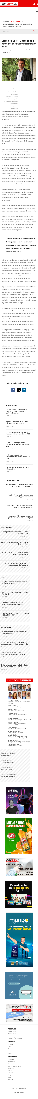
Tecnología (11, 1072)
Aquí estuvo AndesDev (19, 1092)
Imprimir (4, 52)
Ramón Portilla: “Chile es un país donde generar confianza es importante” (19, 485)
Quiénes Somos (12, 1031)
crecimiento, (14, 101)
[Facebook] (13, 390)
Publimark (27, 50)
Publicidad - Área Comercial (15, 1038)
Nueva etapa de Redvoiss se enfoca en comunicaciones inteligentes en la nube (14, 643)
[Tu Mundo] (19, 967)
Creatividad (11, 1068)
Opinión (10, 1070)
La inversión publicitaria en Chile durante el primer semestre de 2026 (18, 433)
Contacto (10, 1036)
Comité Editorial (12, 1033)
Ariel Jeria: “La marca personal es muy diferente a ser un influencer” (20, 506)
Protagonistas (11, 1064)
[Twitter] (18, 390)
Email (8, 52)
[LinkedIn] (24, 390)
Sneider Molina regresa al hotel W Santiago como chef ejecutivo (16, 564)
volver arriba (32, 400)
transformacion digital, (12, 96)
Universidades (11, 1061)
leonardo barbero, (13, 92)
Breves (10, 1077)
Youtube (10, 1049)
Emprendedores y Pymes (14, 1066)
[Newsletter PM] (19, 1021)
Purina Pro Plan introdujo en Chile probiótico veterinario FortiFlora (13, 603)
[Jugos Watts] (18, 853)
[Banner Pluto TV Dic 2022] (18, 907)
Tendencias (11, 1059)
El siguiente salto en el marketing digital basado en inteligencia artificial (14, 666)
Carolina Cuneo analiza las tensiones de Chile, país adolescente (20, 496)
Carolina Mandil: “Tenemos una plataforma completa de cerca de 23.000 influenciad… (17, 411)
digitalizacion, (14, 103)
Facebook (10, 1044)
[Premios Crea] (19, 813)
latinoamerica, (11, 99)
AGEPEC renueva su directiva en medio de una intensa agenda (15, 553)
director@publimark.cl (8, 777)
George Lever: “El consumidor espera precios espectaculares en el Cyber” (20, 517)
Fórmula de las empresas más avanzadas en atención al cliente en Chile (18, 444)
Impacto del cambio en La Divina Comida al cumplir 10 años (17, 422)
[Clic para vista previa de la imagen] (19, 69)
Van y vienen (11, 1075)
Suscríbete (10, 1079)
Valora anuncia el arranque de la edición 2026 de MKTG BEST (15, 614)
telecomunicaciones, (8, 106)
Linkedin (10, 1053)
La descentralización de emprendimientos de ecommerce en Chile (18, 456)
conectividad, (14, 94)
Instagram (10, 1051)
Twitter (9, 1046)
